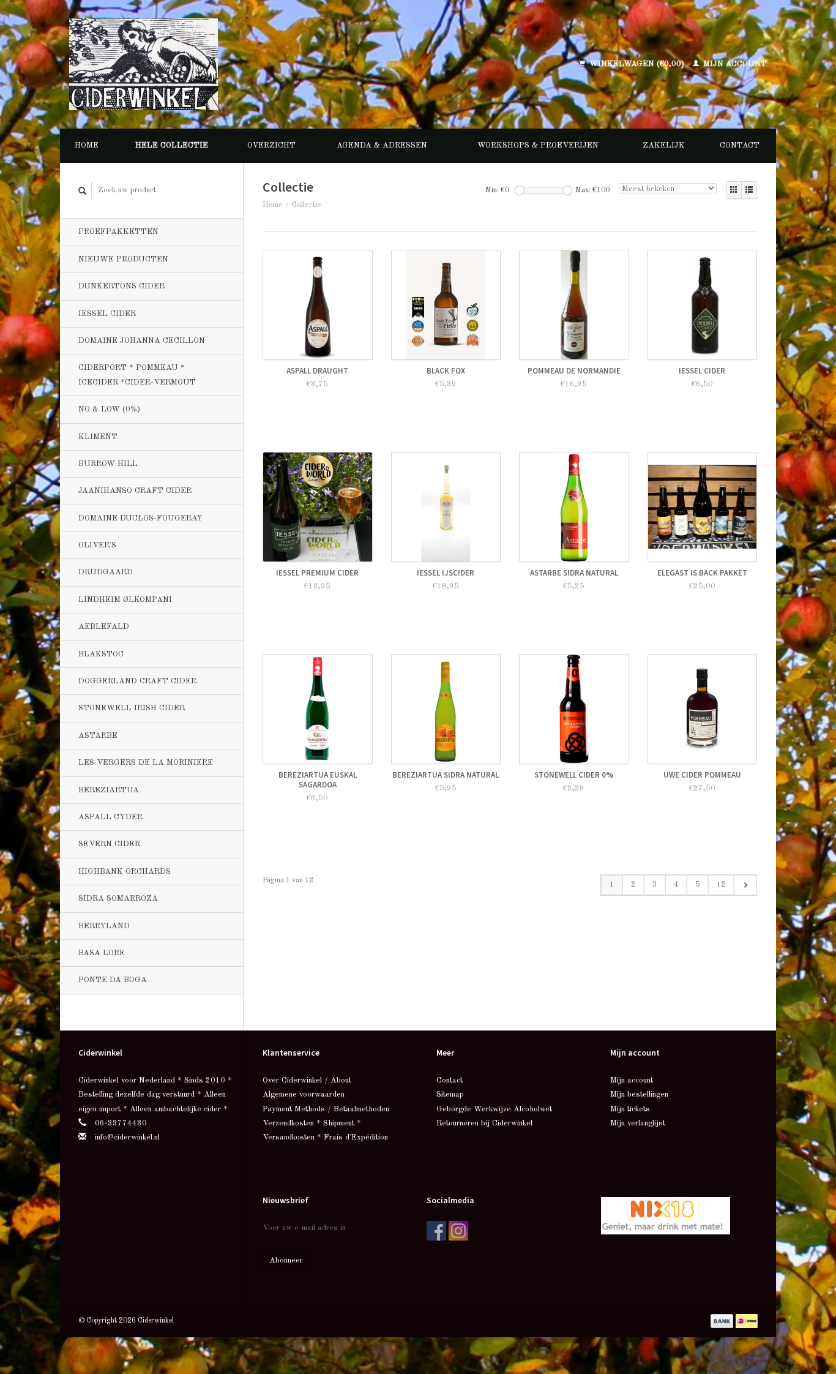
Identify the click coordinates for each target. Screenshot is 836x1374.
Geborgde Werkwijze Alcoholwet (494, 1109)
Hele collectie (171, 145)
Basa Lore (101, 953)
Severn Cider (109, 844)
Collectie (306, 205)
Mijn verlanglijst (637, 1123)
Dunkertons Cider (121, 286)
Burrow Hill (108, 464)
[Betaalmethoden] (723, 1320)
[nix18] (665, 1215)
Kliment (98, 437)
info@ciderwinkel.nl (127, 1137)
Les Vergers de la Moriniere (145, 763)
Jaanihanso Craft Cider (135, 491)
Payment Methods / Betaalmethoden (326, 1109)
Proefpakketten (118, 232)
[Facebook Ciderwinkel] (436, 1231)
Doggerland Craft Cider (137, 681)
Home (87, 145)
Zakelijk (664, 145)
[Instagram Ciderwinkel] (458, 1231)
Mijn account (734, 64)
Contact (739, 145)
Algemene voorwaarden (304, 1094)
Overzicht (271, 145)
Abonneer (286, 1260)
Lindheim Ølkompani (125, 600)
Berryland (104, 926)
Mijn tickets (630, 1109)
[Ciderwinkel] (223, 64)
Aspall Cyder (110, 817)
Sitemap (450, 1094)
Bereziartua (108, 790)
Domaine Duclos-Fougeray (140, 518)
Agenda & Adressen (382, 145)
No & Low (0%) (109, 409)
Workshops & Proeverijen (538, 145)
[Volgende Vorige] (745, 885)
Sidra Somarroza (118, 899)
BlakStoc (101, 654)
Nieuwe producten (123, 259)
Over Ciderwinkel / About (307, 1080)
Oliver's (97, 545)
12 (721, 884)
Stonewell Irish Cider (131, 708)
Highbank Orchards (124, 872)
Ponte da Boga (112, 980)
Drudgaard (105, 572)
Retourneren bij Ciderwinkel (484, 1123)
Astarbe (98, 736)
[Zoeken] (82, 191)
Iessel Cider (107, 314)
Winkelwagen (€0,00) (637, 64)
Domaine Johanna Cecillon (141, 341)
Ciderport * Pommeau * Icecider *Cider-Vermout (137, 375)
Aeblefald (103, 627)
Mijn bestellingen (639, 1094)
